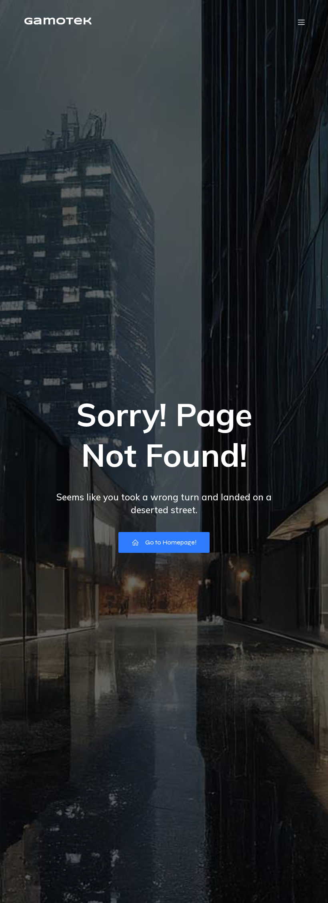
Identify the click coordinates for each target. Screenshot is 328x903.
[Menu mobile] (301, 22)
